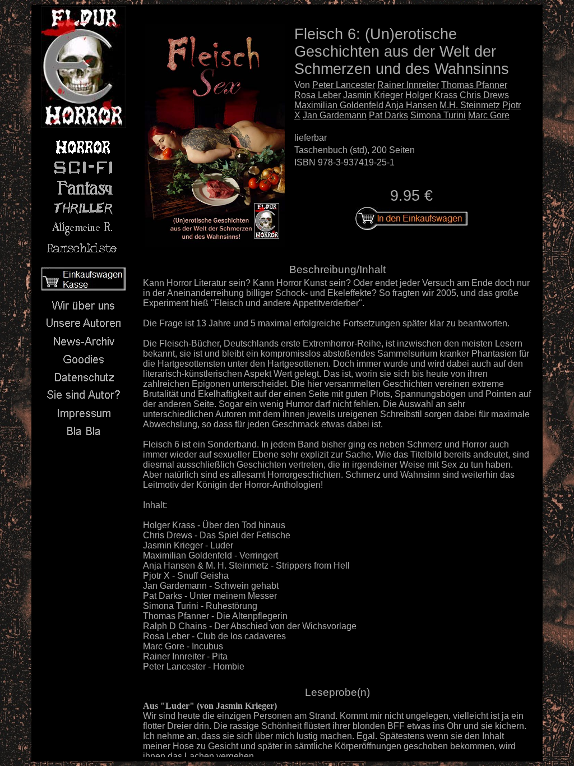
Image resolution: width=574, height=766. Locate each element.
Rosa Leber (317, 95)
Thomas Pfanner (474, 85)
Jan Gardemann (335, 115)
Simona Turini (438, 115)
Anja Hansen (411, 105)
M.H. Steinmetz (469, 105)
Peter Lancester (343, 85)
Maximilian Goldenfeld (338, 105)
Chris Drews (484, 95)
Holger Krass (431, 95)
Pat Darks (388, 115)
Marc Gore (489, 115)
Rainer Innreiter (408, 85)
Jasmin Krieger (373, 95)
